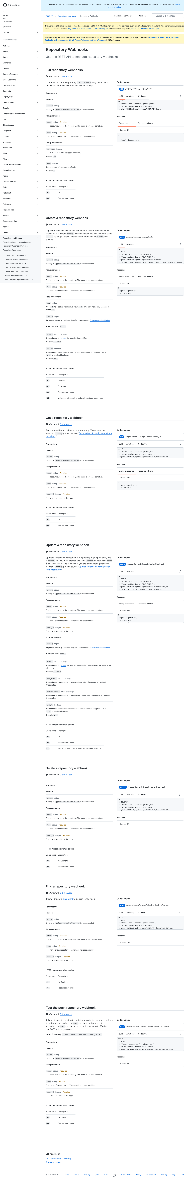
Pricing (138, 1175)
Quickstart (7, 21)
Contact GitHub (126, 1175)
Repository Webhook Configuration (17, 242)
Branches (153, 37)
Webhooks (101, 40)
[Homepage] (114, 1175)
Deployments (62, 40)
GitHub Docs (14, 5)
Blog (173, 1175)
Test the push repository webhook (19, 279)
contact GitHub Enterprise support (145, 28)
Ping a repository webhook (16, 275)
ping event (68, 899)
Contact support (55, 1162)
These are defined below (100, 320)
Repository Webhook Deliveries (15, 246)
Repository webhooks (68, 16)
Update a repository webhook (17, 267)
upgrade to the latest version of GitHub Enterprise (88, 28)
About (182, 1175)
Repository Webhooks (89, 16)
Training (164, 1175)
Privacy (76, 1175)
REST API (5, 17)
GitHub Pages (74, 40)
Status (97, 1175)
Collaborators (164, 37)
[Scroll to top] (178, 1179)
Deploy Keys (50, 40)
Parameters (51, 93)
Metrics (92, 40)
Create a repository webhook (17, 259)
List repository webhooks (15, 255)
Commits (175, 37)
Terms (67, 1175)
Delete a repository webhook (17, 271)
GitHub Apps (66, 76)
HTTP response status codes (60, 180)
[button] (78, 326)
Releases (85, 40)
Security (87, 1175)
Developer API (151, 1175)
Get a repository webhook (15, 263)
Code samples (123, 82)
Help (106, 1175)
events (63, 338)
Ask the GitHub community (59, 1159)
